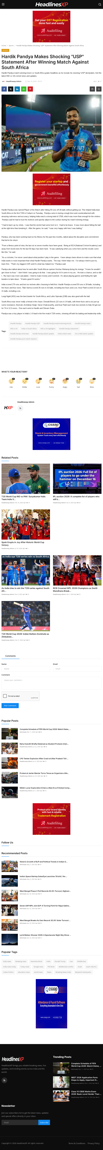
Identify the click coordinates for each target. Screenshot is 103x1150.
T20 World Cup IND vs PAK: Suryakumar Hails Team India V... (23, 498)
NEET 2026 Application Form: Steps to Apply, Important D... (84, 1078)
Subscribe (44, 1122)
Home (4, 45)
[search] (100, 4)
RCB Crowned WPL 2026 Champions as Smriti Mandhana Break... (75, 589)
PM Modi (51, 967)
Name (4, 664)
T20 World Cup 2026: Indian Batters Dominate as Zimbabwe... (25, 635)
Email (55, 664)
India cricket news (64, 334)
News (49, 972)
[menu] (3, 4)
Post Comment (10, 705)
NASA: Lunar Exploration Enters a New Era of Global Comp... (45, 788)
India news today (9, 967)
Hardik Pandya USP (32, 323)
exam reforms (91, 967)
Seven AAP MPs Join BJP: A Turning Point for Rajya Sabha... (45, 906)
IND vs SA (13, 328)
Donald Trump (60, 961)
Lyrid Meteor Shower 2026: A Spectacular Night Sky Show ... (45, 935)
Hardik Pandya (15, 323)
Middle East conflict (66, 967)
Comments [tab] (10, 656)
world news (38, 972)
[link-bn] (51, 26)
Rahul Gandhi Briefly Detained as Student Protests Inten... (44, 744)
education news (24, 972)
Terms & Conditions (76, 1143)
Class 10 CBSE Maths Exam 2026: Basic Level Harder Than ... (86, 1092)
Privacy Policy (94, 1143)
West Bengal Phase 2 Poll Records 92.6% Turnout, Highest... (45, 891)
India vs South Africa (29, 328)
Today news (24, 967)
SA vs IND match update (84, 334)
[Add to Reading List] (98, 89)
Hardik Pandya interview (19, 334)
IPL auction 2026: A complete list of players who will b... (76, 498)
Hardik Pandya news (82, 323)
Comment (6, 675)
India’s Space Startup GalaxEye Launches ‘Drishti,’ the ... (43, 876)
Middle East (81, 961)
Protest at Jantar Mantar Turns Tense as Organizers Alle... (44, 773)
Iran (71, 961)
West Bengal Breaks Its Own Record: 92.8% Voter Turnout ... (45, 920)
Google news (38, 967)
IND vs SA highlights (47, 328)
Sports (11, 45)
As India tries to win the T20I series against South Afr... (25, 589)
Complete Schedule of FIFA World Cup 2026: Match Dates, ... (45, 729)
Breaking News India (63, 972)
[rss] (4, 1080)
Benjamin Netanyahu (83, 972)
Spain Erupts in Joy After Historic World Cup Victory (23, 543)
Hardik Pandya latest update (43, 334)
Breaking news (20, 961)
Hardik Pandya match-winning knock (57, 323)
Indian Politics (8, 972)
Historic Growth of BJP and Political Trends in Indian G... (44, 862)
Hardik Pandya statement (68, 328)
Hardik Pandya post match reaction (23, 339)
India (48, 961)
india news (7, 961)
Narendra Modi (36, 961)
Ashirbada (23, 732)
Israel (80, 967)
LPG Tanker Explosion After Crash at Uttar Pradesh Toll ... (44, 758)
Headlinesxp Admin (25, 402)
